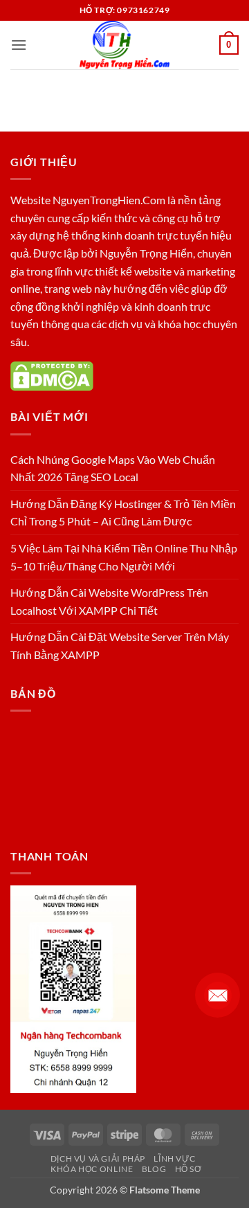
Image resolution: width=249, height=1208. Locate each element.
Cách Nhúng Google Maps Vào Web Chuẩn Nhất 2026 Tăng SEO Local (112, 468)
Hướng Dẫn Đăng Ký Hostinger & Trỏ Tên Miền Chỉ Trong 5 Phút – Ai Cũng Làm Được (123, 512)
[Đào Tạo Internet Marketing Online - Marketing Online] (124, 45)
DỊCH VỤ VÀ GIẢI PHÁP (97, 1158)
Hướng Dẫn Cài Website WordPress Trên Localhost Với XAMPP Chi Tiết (109, 601)
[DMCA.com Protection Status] (51, 374)
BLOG (154, 1169)
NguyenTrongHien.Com (109, 199)
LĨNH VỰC (174, 1158)
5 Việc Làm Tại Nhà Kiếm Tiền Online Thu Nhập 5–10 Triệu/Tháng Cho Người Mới (123, 557)
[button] (18, 45)
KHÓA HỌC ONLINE (91, 1169)
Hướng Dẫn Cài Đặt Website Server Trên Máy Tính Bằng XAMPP (119, 645)
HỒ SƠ (188, 1169)
